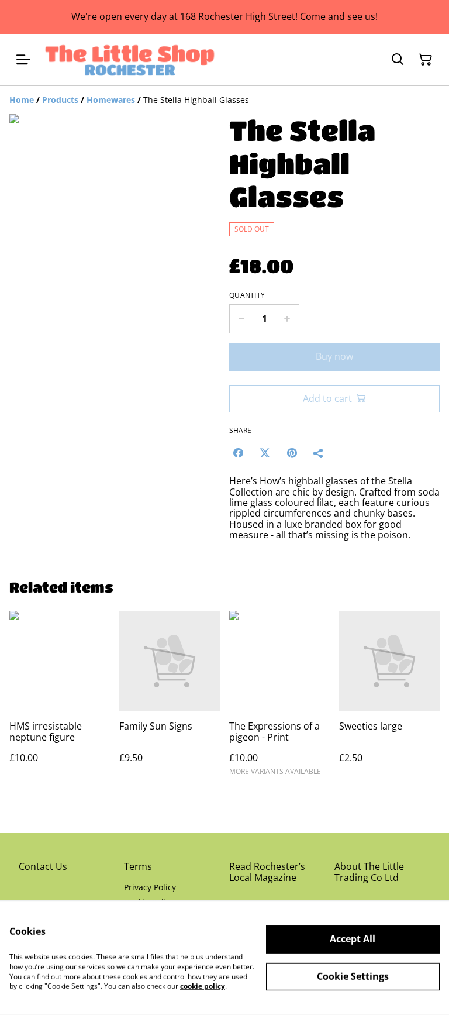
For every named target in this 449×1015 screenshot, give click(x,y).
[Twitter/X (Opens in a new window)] (265, 453)
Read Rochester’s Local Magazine (267, 872)
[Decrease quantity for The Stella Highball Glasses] (241, 318)
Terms (138, 866)
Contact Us (43, 866)
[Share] (318, 453)
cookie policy (202, 986)
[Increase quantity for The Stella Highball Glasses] (287, 318)
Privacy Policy (150, 887)
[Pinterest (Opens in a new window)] (292, 453)
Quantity (247, 295)
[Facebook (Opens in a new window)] (238, 453)
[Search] (398, 60)
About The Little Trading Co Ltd (369, 872)
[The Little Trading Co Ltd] (129, 60)
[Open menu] (23, 60)
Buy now (334, 356)
